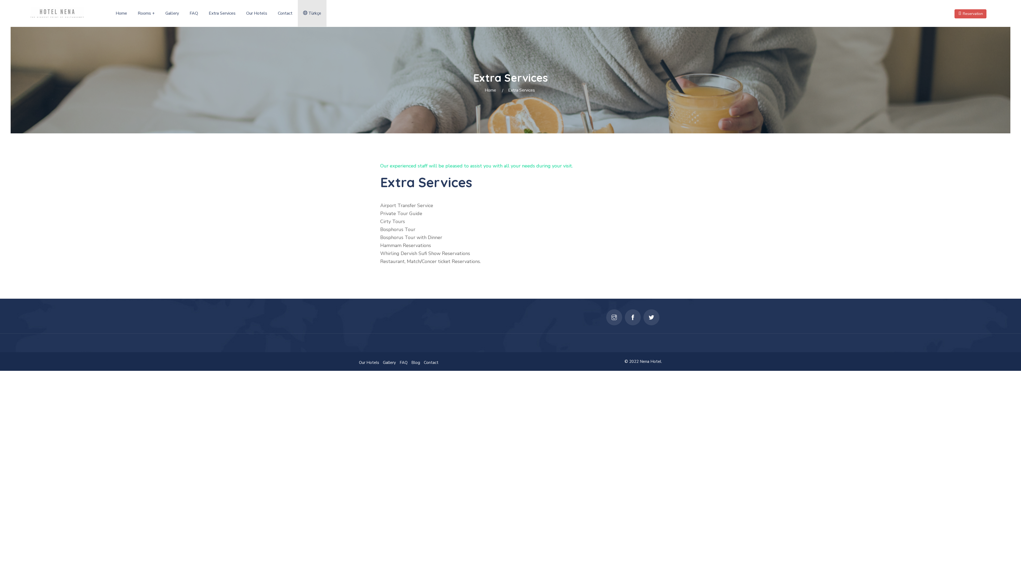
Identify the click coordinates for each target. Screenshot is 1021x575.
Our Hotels (256, 13)
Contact (285, 13)
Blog (415, 362)
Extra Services (222, 13)
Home (121, 13)
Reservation (972, 13)
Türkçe (314, 13)
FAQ (194, 13)
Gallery (172, 13)
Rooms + (146, 13)
